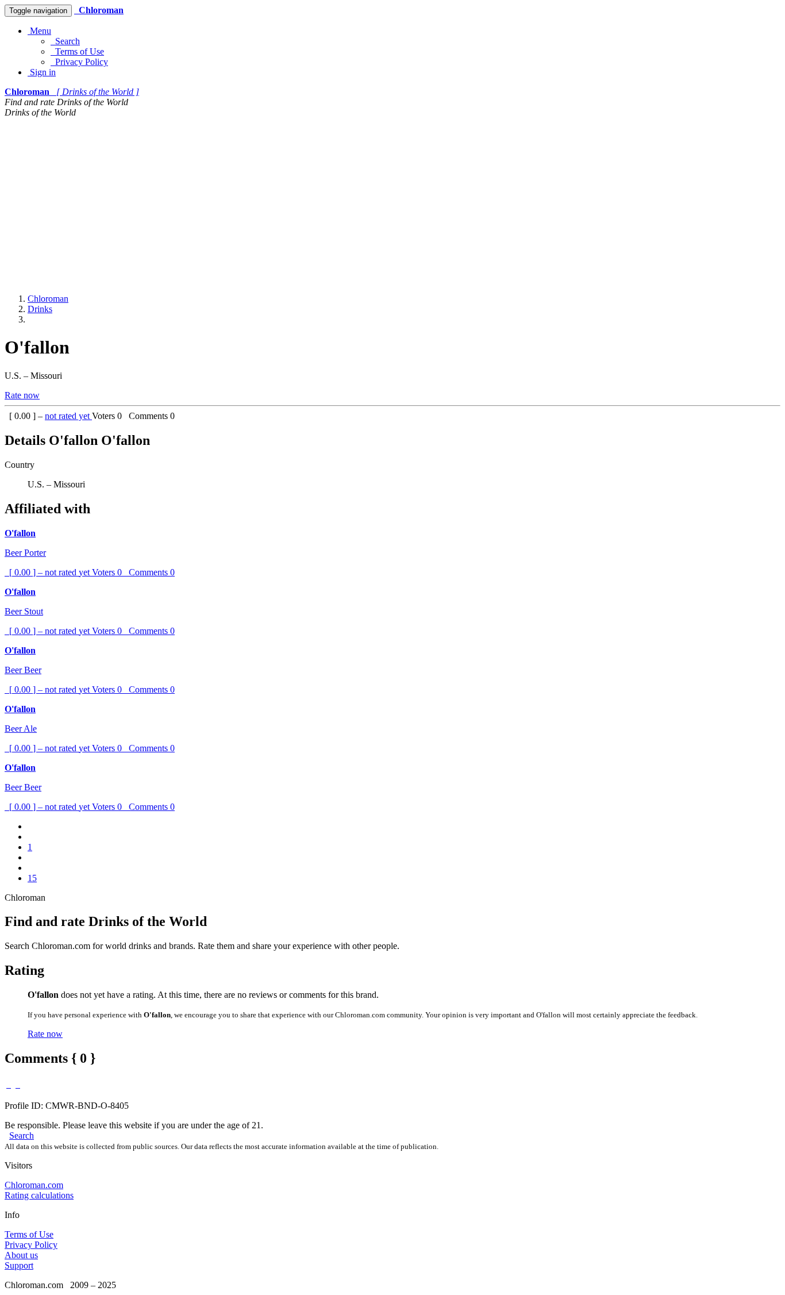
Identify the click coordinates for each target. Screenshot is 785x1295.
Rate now (22, 395)
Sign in (42, 72)
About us (21, 1255)
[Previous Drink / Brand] (8, 1084)
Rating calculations (39, 1195)
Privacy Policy (79, 62)
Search (65, 41)
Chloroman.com (34, 1185)
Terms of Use (77, 51)
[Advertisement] (392, 204)
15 (32, 878)
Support (19, 1265)
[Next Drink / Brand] (18, 1084)
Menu (39, 31)
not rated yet (68, 416)
